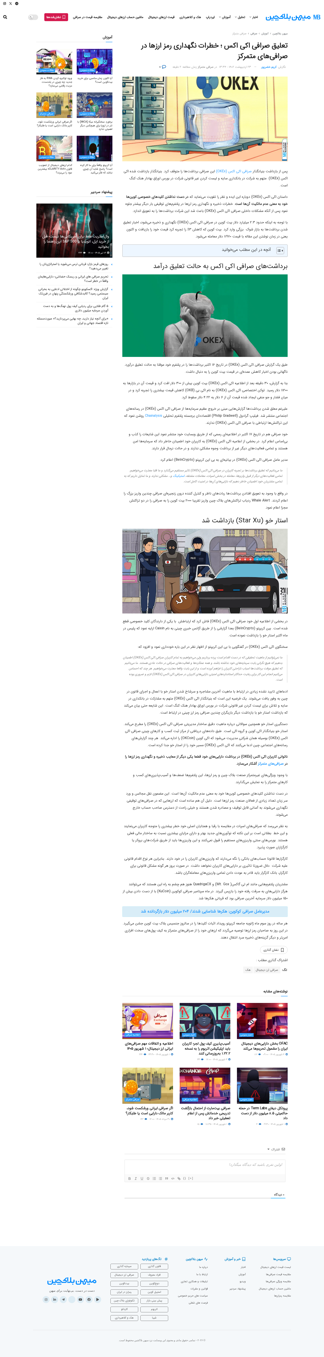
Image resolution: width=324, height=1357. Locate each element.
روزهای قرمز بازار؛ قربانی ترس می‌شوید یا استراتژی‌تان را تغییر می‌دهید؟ (74, 266)
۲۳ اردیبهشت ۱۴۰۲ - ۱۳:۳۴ (235, 67)
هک (248, 970)
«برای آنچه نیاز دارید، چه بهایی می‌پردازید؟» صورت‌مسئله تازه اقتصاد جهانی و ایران (72, 320)
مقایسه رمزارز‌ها (282, 1296)
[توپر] (130, 1178)
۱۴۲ (142, 1119)
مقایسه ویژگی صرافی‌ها (278, 1281)
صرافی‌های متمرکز (271, 763)
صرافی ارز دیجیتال (267, 970)
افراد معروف (154, 1275)
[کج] (136, 1178)
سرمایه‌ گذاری (124, 1266)
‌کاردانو (124, 1309)
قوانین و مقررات (199, 1289)
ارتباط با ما (202, 1274)
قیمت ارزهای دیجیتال (161, 17)
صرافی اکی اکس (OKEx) (234, 171)
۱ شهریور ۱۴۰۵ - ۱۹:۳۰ (274, 1124)
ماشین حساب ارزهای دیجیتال (125, 17)
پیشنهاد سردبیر (238, 1289)
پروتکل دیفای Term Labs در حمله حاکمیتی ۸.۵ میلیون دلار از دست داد (263, 1113)
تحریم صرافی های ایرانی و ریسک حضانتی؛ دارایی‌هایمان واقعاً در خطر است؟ (73, 278)
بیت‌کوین (124, 1283)
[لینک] (179, 1178)
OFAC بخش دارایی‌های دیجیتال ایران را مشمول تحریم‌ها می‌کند (264, 1046)
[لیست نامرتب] (160, 1178)
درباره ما (203, 1267)
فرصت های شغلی (198, 1303)
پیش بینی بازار (154, 1300)
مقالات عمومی (87, 70)
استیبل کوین (154, 1292)
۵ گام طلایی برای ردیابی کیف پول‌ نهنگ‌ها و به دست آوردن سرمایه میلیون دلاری (75, 308)
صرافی (253, 33)
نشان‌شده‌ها (54, 17)
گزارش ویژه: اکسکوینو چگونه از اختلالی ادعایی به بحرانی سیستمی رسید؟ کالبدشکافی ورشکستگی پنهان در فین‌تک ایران (73, 293)
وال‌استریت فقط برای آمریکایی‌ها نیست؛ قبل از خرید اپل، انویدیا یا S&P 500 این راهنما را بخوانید (75, 241)
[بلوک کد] (173, 1178)
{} (184, 1178)
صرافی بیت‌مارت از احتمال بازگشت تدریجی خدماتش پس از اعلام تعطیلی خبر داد (205, 1113)
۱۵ (198, 1124)
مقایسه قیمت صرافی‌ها (278, 1274)
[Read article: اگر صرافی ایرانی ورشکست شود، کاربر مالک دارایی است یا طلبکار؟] (147, 1086)
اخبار (255, 17)
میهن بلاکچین (280, 33)
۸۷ (256, 1054)
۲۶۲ (80, 253)
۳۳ (199, 1059)
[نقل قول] (167, 1178)
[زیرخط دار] (142, 1178)
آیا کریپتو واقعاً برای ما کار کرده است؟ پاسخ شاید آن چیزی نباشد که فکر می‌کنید (96, 169)
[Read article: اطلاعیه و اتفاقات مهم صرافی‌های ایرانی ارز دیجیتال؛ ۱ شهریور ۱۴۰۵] (147, 1021)
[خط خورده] (148, 1178)
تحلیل (241, 17)
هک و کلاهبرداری (190, 17)
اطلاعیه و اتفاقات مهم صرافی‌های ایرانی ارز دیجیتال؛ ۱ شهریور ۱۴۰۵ (149, 1046)
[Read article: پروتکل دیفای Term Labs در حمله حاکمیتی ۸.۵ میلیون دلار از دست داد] (262, 1086)
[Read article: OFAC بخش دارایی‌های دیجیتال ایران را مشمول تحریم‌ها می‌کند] (262, 1021)
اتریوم (154, 1309)
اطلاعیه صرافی (133, 1035)
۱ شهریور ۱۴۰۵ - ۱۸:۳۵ (216, 1124)
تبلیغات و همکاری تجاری (194, 1281)
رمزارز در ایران (124, 1292)
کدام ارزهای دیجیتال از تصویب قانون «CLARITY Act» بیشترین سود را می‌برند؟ (55, 169)
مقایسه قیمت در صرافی (87, 17)
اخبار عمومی (246, 1035)
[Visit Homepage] (293, 17)
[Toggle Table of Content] (278, 250)
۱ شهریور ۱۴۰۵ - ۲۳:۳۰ (160, 1054)
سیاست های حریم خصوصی (193, 1296)
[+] (190, 1178)
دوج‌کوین (154, 1283)
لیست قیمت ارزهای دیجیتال (275, 1267)
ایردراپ (210, 17)
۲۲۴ (141, 1054)
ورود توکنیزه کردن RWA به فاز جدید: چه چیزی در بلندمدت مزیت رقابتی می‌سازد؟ (56, 82)
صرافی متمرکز (239, 33)
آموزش (226, 17)
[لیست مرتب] (154, 1178)
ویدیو (243, 1281)
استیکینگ (178, 476)
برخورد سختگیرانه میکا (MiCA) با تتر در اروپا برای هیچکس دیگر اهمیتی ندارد (94, 125)
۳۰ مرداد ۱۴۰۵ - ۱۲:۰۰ (160, 1119)
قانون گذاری (154, 1266)
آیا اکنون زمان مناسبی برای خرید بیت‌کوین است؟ (94, 80)
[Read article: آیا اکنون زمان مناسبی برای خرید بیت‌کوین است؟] (95, 61)
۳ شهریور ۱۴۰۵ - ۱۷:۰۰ (217, 1059)
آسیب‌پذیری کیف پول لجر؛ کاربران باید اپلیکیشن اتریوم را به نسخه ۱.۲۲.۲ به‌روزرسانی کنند (206, 1048)
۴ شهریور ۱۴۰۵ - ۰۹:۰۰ (274, 1054)
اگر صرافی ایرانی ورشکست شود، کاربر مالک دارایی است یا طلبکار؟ (149, 1110)
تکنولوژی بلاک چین (124, 1300)
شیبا (154, 1318)
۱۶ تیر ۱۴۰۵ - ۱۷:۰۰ (97, 253)
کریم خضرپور (269, 67)
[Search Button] (5, 17)
